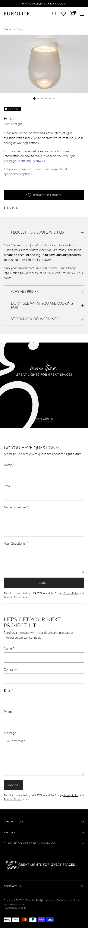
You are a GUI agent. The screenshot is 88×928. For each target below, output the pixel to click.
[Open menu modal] (82, 13)
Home (8, 29)
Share (13, 207)
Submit (44, 582)
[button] (63, 13)
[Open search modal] (54, 13)
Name (9, 465)
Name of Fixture (16, 507)
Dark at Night (13, 124)
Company (10, 669)
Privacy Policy (71, 593)
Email (8, 486)
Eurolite (30, 900)
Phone (8, 711)
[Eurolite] (16, 14)
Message (10, 733)
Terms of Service (13, 597)
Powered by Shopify (15, 907)
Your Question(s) (16, 543)
